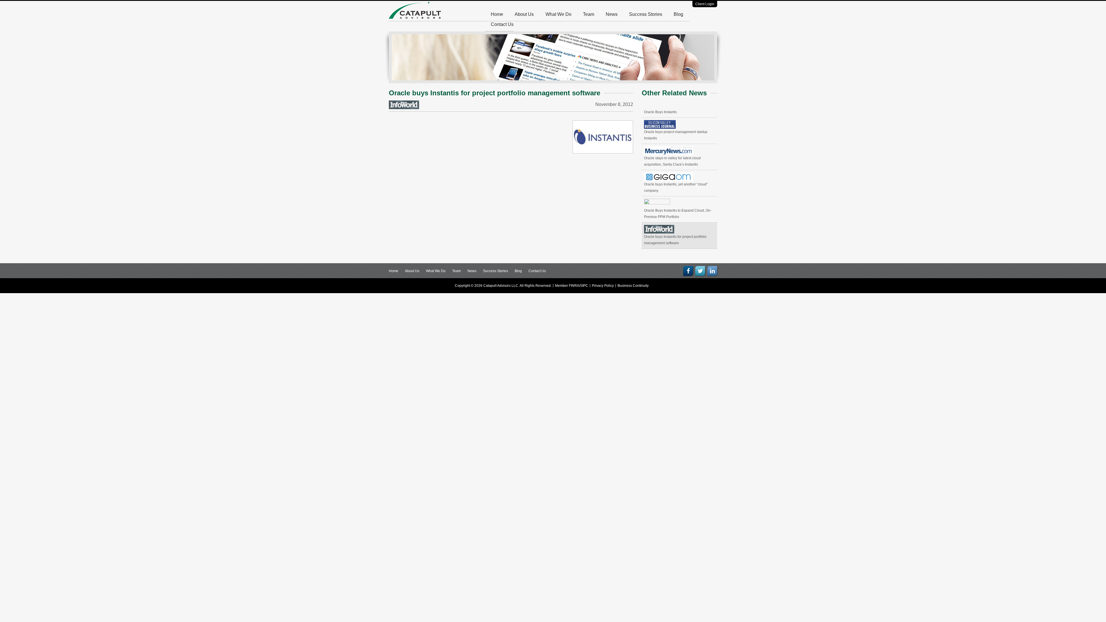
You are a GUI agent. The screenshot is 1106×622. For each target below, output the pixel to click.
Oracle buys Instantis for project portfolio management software (675, 240)
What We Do (558, 14)
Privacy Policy (603, 285)
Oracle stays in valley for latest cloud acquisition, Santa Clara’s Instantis (672, 161)
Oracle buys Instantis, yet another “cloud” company (676, 187)
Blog (678, 14)
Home (497, 14)
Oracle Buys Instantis (660, 112)
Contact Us (502, 24)
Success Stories (645, 14)
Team (588, 14)
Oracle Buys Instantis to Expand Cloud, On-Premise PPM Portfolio (677, 213)
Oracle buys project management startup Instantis (675, 135)
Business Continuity (633, 285)
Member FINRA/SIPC (571, 285)
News (612, 14)
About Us (524, 14)
